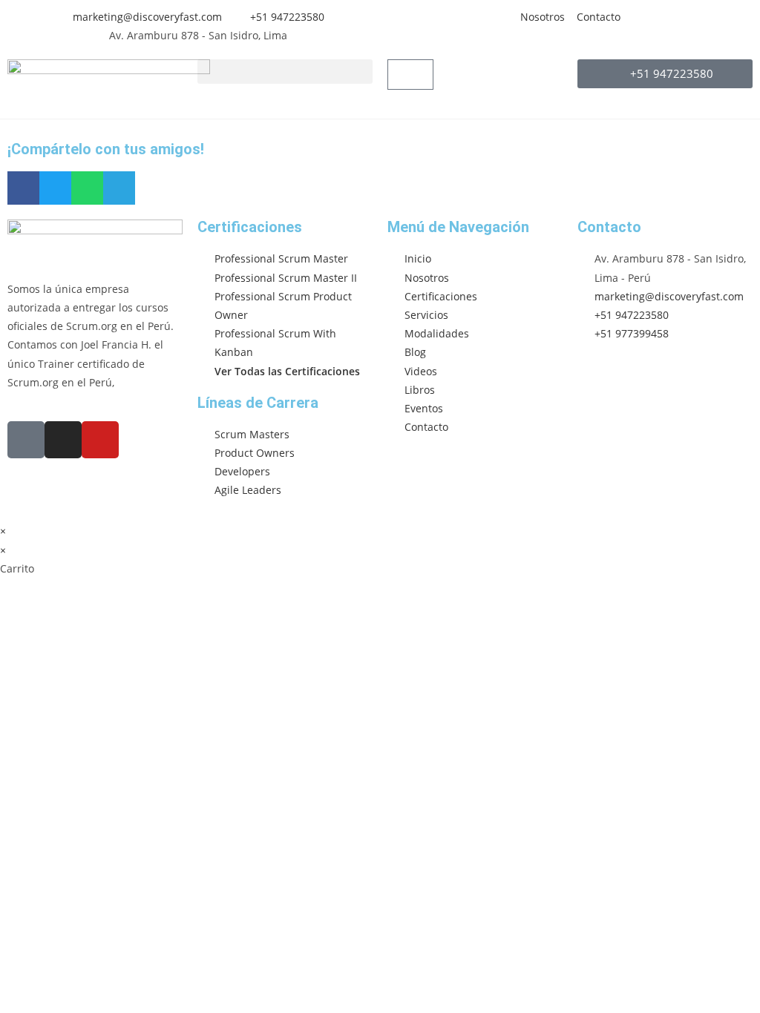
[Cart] (410, 74)
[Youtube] (100, 439)
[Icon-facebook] (26, 439)
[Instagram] (63, 439)
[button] (285, 71)
